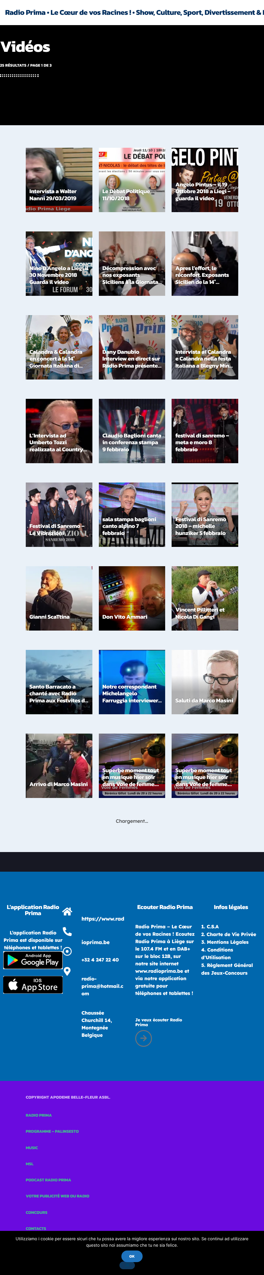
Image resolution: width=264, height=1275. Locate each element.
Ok (132, 1256)
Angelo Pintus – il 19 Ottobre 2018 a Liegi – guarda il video (203, 191)
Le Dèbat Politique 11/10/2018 (126, 195)
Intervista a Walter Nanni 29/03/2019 (52, 195)
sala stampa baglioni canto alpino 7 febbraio (129, 526)
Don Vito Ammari (124, 617)
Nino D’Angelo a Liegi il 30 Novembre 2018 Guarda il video (58, 275)
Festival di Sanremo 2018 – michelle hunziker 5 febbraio (200, 526)
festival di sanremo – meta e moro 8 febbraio (202, 442)
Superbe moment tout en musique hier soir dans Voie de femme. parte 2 (130, 781)
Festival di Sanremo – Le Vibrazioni (56, 530)
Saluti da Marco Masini (204, 700)
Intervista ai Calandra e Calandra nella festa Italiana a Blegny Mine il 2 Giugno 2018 (203, 362)
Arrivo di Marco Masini (58, 784)
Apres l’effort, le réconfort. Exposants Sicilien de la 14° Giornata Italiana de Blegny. (202, 282)
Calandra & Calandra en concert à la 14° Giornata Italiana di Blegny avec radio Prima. (55, 366)
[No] (127, 1265)
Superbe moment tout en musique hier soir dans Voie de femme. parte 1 (203, 781)
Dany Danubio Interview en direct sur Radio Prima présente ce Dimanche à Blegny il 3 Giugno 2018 (131, 366)
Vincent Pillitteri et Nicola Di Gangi (200, 613)
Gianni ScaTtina (49, 617)
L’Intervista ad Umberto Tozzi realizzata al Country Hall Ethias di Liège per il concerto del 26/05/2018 (58, 453)
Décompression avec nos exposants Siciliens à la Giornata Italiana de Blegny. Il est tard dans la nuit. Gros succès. (130, 285)
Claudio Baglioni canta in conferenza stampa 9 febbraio (131, 442)
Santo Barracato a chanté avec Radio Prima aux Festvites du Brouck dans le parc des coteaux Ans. (58, 700)
